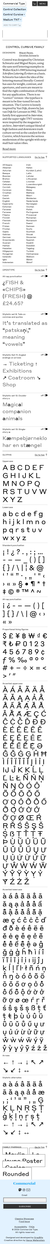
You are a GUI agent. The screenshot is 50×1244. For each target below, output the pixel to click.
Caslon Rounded (15, 1170)
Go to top (39, 157)
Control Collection (14, 9)
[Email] (28, 1190)
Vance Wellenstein (35, 1240)
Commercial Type (14, 3)
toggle (24, 14)
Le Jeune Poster (22, 1157)
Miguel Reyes (26, 52)
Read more (9, 149)
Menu (42, 3)
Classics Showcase (24, 1218)
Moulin (15, 1154)
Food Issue (24, 1221)
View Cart (34, 3)
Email (24, 1195)
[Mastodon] (20, 1189)
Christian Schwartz (29, 55)
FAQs (31, 1226)
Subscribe (25, 1206)
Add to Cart (10, 25)
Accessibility (20, 1226)
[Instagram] (24, 1190)
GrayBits (38, 1237)
